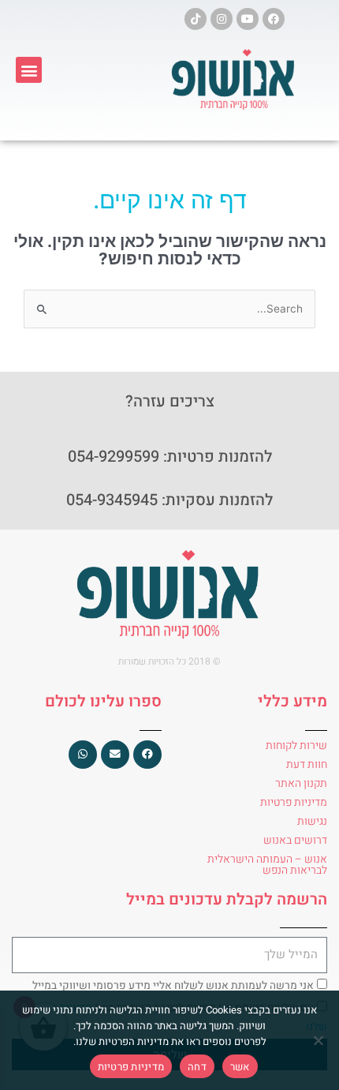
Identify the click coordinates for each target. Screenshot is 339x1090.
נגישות (312, 821)
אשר (240, 1066)
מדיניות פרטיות (293, 802)
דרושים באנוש (295, 840)
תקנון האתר (301, 783)
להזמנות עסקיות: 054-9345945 (169, 500)
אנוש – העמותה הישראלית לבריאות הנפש (267, 864)
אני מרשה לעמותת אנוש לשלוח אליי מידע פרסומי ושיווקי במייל (173, 986)
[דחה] (319, 1040)
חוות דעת (306, 764)
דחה (197, 1066)
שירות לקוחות (296, 745)
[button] (29, 70)
